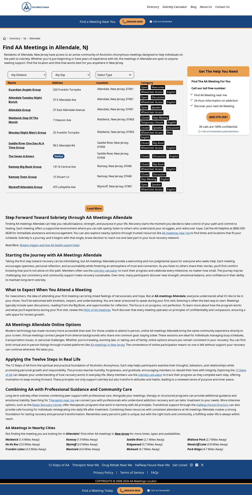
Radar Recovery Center (46, 405)
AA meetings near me (176, 233)
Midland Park (196, 439)
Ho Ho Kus (12, 444)
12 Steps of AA (58, 465)
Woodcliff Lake (196, 444)
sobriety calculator (105, 270)
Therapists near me (61, 400)
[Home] (4, 38)
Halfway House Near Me (152, 465)
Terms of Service (132, 472)
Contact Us (222, 7)
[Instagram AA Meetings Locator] (191, 465)
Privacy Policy (103, 472)
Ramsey (71, 439)
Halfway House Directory (212, 405)
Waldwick (11, 439)
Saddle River (135, 439)
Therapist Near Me (85, 465)
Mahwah (132, 449)
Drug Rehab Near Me (117, 465)
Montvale (72, 449)
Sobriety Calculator (175, 7)
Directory (153, 7)
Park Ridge (194, 449)
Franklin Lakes (15, 449)
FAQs (155, 472)
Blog (193, 7)
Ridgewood (134, 444)
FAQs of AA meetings (97, 310)
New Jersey (122, 434)
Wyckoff (71, 444)
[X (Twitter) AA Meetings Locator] (202, 465)
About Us (206, 7)
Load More (94, 208)
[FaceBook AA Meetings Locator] (196, 465)
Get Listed (179, 465)
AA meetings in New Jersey (108, 345)
